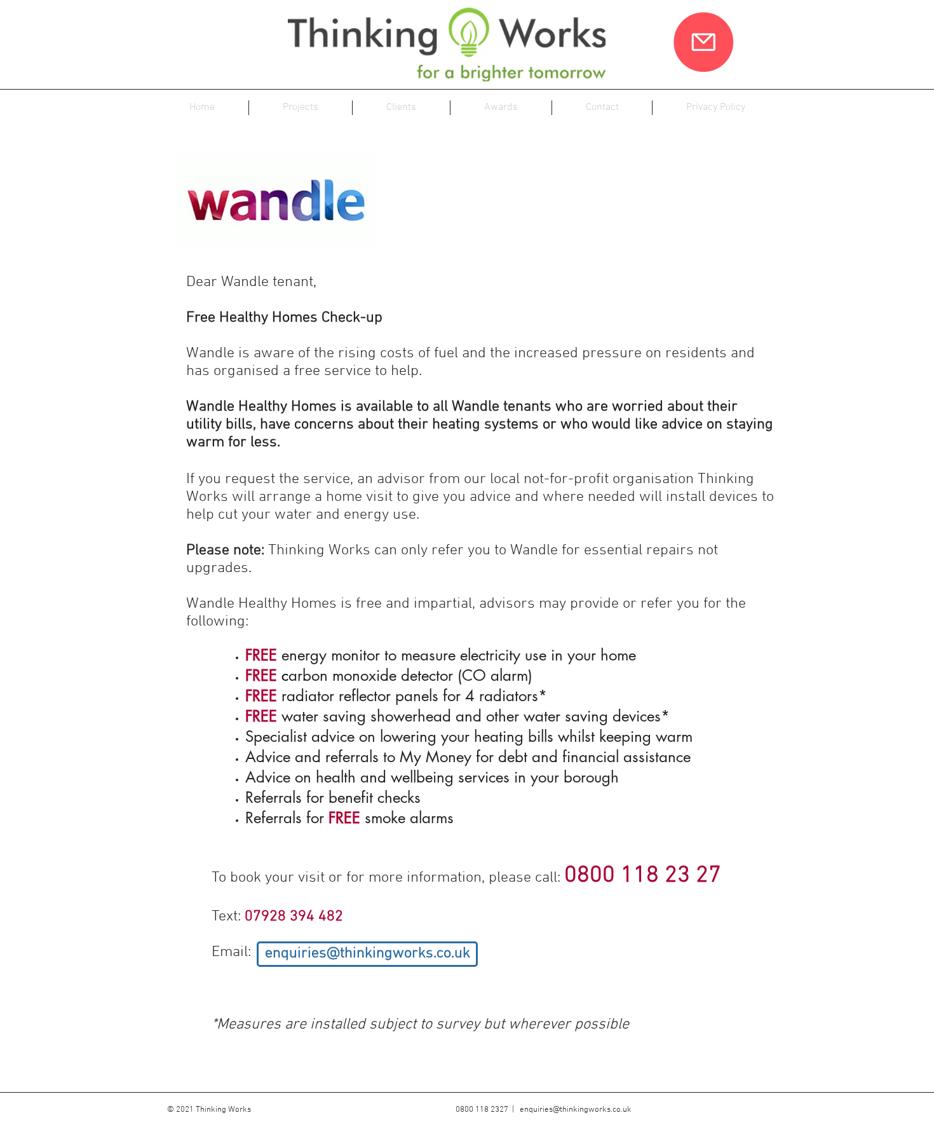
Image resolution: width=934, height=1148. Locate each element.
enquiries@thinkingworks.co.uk (576, 1110)
